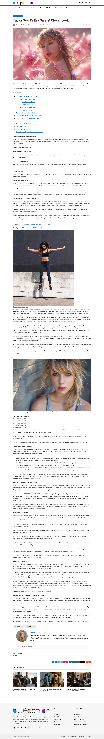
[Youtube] (29, 647)
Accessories (59, 8)
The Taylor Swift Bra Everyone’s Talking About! (29, 115)
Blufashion (44, 635)
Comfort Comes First (27, 104)
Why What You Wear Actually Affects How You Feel (51, 690)
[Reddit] (24, 647)
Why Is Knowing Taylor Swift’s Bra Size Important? (29, 132)
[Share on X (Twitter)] (83, 24)
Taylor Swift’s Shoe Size (22, 126)
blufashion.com (32, 642)
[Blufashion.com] (24, 2)
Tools (27, 8)
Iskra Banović (19, 24)
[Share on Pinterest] (86, 24)
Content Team (57, 716)
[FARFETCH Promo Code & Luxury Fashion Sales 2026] (79, 679)
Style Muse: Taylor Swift (25, 110)
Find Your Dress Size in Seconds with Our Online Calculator (35, 591)
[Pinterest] (22, 647)
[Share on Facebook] (80, 24)
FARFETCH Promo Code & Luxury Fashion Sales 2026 (76, 690)
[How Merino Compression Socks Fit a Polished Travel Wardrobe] (25, 679)
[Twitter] (26, 647)
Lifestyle (49, 8)
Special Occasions (78, 716)
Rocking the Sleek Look (28, 107)
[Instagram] (18, 647)
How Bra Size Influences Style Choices (26, 96)
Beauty (33, 8)
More (67, 8)
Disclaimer (63, 736)
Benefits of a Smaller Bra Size (27, 99)
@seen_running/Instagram (20, 307)
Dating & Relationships (79, 719)
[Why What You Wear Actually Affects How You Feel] (52, 679)
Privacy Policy (73, 736)
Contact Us (56, 714)
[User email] (31, 647)
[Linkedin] (20, 647)
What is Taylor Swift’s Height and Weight (27, 124)
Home (15, 8)
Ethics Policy (88, 736)
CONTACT (69, 2)
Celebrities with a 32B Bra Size (27, 121)
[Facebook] (16, 647)
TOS (68, 736)
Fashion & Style (20, 11)
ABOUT (75, 2)
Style (41, 8)
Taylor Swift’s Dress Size (22, 129)
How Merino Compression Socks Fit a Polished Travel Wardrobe (24, 690)
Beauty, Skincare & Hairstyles (81, 724)
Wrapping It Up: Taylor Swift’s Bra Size (26, 113)
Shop (20, 8)
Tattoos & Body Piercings (80, 721)
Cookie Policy (81, 736)
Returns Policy (57, 721)
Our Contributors (58, 719)
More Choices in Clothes (28, 102)
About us (56, 712)
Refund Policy (57, 724)
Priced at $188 (51, 313)
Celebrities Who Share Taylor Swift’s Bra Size (28, 118)
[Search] (90, 8)
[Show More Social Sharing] (89, 24)
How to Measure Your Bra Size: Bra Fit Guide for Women (34, 224)
